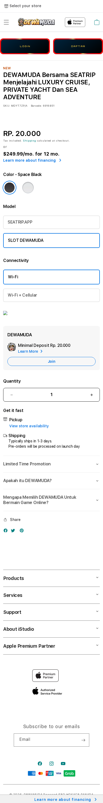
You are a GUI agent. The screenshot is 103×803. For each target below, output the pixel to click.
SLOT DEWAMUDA (26, 240)
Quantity (12, 381)
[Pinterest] (23, 531)
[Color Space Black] (9, 187)
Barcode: (36, 105)
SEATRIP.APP (20, 222)
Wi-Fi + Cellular (22, 295)
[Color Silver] (28, 187)
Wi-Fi (13, 276)
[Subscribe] (83, 740)
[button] (6, 22)
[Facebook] (7, 531)
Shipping (29, 140)
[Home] (36, 22)
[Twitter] (14, 531)
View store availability (29, 426)
